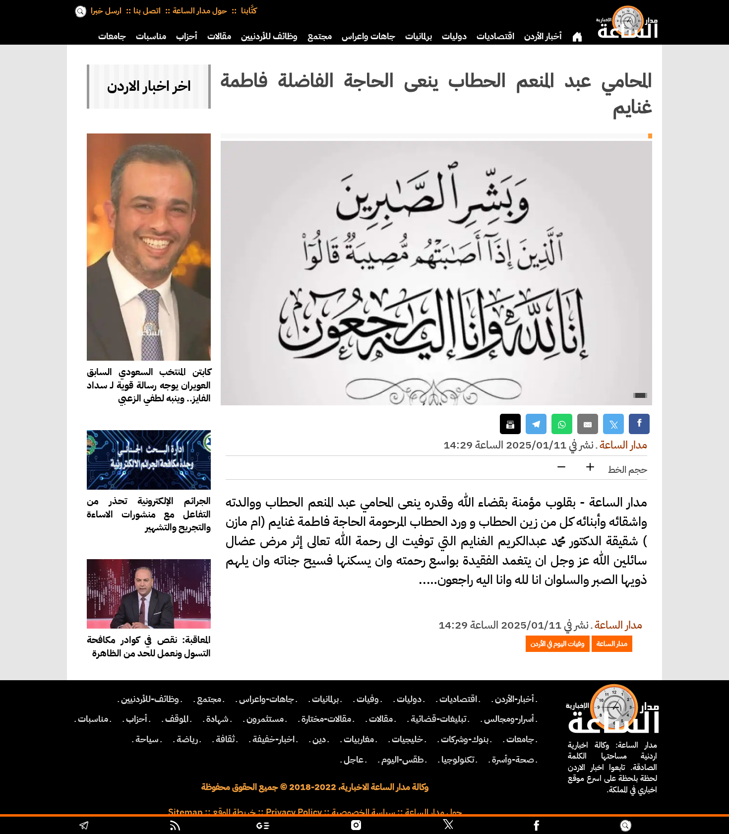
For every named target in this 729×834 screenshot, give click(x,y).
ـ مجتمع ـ (209, 699)
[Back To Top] (679, 826)
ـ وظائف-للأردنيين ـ (150, 699)
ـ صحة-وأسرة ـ (513, 759)
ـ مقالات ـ (381, 718)
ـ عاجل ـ (353, 759)
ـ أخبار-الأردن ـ (514, 699)
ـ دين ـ (319, 739)
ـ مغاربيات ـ (359, 739)
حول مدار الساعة (200, 11)
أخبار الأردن (543, 36)
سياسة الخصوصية (363, 812)
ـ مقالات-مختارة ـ (326, 718)
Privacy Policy (294, 812)
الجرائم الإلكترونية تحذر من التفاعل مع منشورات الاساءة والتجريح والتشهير (149, 514)
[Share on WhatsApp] (561, 424)
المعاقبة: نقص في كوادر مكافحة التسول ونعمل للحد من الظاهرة (149, 646)
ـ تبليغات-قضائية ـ (438, 718)
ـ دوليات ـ (409, 699)
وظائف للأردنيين (269, 36)
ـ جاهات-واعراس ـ (266, 699)
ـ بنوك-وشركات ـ (464, 739)
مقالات (219, 36)
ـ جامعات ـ (520, 739)
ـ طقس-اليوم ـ (402, 759)
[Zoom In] (590, 467)
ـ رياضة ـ (187, 739)
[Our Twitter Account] (448, 827)
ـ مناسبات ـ (93, 718)
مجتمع (319, 36)
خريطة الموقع (234, 812)
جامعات (112, 36)
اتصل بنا (147, 11)
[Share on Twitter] (613, 424)
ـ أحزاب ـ (136, 718)
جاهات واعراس (368, 36)
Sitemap (185, 812)
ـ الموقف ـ (176, 718)
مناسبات (151, 36)
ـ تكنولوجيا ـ (457, 759)
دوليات (454, 36)
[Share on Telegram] (536, 424)
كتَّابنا (247, 11)
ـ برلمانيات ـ (325, 699)
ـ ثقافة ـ (225, 739)
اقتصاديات (495, 36)
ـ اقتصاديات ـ (458, 699)
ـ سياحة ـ (147, 739)
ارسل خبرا (106, 11)
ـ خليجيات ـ (407, 739)
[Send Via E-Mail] (587, 424)
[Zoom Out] (561, 467)
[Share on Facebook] (639, 424)
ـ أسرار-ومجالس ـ (509, 718)
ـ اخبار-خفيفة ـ (273, 739)
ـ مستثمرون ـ (265, 718)
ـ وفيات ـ (368, 699)
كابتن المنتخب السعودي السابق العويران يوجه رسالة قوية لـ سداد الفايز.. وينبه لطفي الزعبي (149, 385)
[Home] (625, 20)
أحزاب (186, 36)
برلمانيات (418, 36)
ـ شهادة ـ (217, 718)
